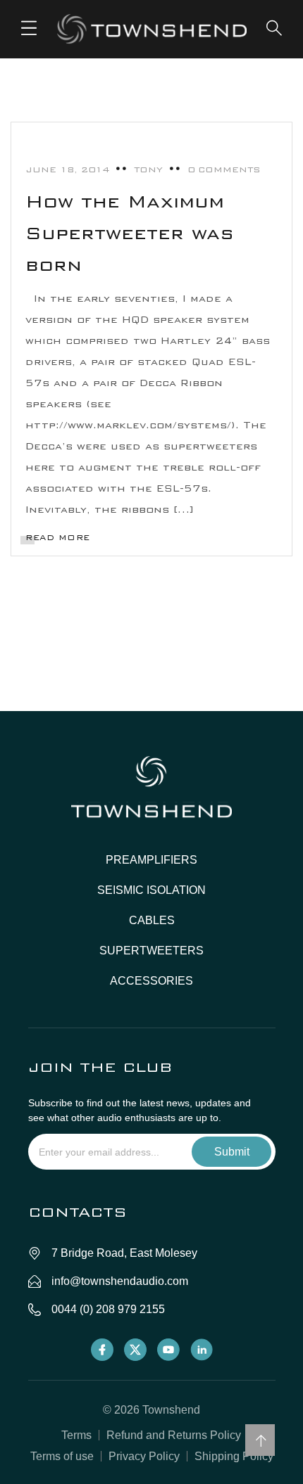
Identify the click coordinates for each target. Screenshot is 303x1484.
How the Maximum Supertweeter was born (129, 233)
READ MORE (57, 537)
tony (148, 169)
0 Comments (224, 169)
